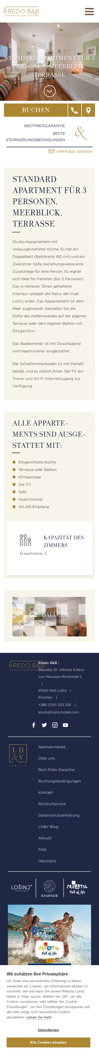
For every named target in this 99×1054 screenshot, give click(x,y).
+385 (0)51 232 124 (54, 705)
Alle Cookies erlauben (48, 1042)
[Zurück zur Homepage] (21, 11)
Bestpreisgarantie (44, 126)
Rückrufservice (52, 804)
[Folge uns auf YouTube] (65, 726)
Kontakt (45, 792)
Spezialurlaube (51, 747)
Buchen (36, 110)
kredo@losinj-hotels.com (58, 712)
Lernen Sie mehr (38, 1017)
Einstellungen (48, 1030)
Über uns (46, 758)
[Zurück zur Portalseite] (21, 756)
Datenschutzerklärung (58, 815)
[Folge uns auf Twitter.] (44, 726)
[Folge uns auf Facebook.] (33, 726)
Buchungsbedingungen (59, 781)
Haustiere (47, 861)
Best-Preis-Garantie (56, 769)
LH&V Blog (48, 827)
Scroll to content (49, 91)
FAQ (42, 849)
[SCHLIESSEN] (89, 11)
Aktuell (44, 838)
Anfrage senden (74, 151)
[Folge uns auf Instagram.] (55, 726)
